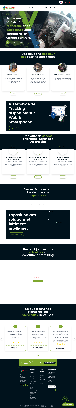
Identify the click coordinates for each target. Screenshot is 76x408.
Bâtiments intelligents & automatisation (33, 380)
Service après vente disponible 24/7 (33, 399)
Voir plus (13, 93)
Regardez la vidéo (16, 128)
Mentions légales (52, 406)
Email (49, 384)
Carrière (56, 7)
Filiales (46, 7)
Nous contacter (69, 404)
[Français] (61, 2)
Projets (41, 7)
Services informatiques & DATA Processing (33, 389)
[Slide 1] (36, 45)
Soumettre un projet (18, 39)
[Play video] (7, 39)
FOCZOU (42, 377)
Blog (51, 7)
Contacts (62, 7)
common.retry (38, 280)
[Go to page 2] (38, 355)
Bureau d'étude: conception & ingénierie (33, 394)
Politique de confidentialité (43, 406)
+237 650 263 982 (49, 362)
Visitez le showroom (16, 234)
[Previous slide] (1, 338)
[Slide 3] (39, 45)
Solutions (34, 7)
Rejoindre (52, 389)
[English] (65, 2)
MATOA (41, 383)
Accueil (22, 7)
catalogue (68, 7)
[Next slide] (74, 338)
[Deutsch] (69, 2)
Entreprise (28, 7)
